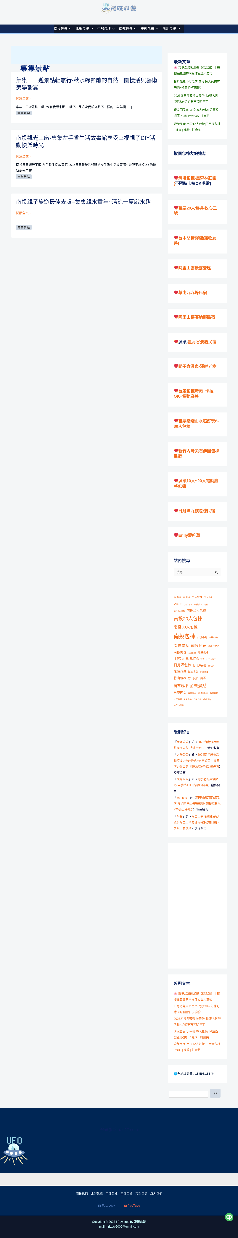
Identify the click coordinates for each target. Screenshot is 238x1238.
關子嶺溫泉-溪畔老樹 (197, 366)
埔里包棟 (203, 652)
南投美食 (180, 652)
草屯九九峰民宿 (192, 292)
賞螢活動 (197, 699)
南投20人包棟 (188, 618)
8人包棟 (186, 597)
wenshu (182, 797)
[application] (69, 29)
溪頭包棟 (180, 672)
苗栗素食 (192, 693)
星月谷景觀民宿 (202, 341)
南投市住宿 (214, 637)
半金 (180, 816)
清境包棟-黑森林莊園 (197, 178)
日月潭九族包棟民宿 (196, 510)
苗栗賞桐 (214, 693)
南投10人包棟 (196, 610)
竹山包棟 (180, 678)
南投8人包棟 (179, 611)
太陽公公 (183, 742)
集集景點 (23, 113)
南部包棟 (125, 29)
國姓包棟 (192, 653)
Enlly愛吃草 (189, 535)
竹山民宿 (193, 678)
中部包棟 (104, 29)
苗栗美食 (203, 693)
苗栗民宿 (180, 693)
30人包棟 (208, 597)
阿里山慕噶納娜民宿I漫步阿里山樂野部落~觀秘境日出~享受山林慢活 (197, 803)
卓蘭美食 (198, 604)
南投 (206, 604)
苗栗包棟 (181, 686)
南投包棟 (60, 29)
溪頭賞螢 (193, 671)
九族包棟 (188, 604)
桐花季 (211, 666)
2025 (178, 604)
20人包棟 (197, 597)
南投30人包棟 (186, 627)
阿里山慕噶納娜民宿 (196, 317)
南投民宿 (199, 646)
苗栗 (203, 678)
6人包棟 (177, 597)
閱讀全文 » (23, 99)
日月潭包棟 (182, 665)
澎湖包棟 (169, 29)
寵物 (202, 659)
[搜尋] (215, 1093)
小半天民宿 (211, 659)
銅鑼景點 (207, 699)
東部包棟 (147, 29)
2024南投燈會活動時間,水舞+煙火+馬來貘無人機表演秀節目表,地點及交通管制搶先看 (196, 760)
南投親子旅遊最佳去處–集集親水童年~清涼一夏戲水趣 (83, 202)
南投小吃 (202, 637)
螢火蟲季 (188, 699)
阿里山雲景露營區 (194, 268)
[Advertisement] (201, 905)
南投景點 (181, 646)
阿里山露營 (179, 705)
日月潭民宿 (199, 665)
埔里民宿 (179, 658)
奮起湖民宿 (192, 658)
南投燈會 (213, 646)
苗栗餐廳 (178, 699)
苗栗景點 (198, 685)
